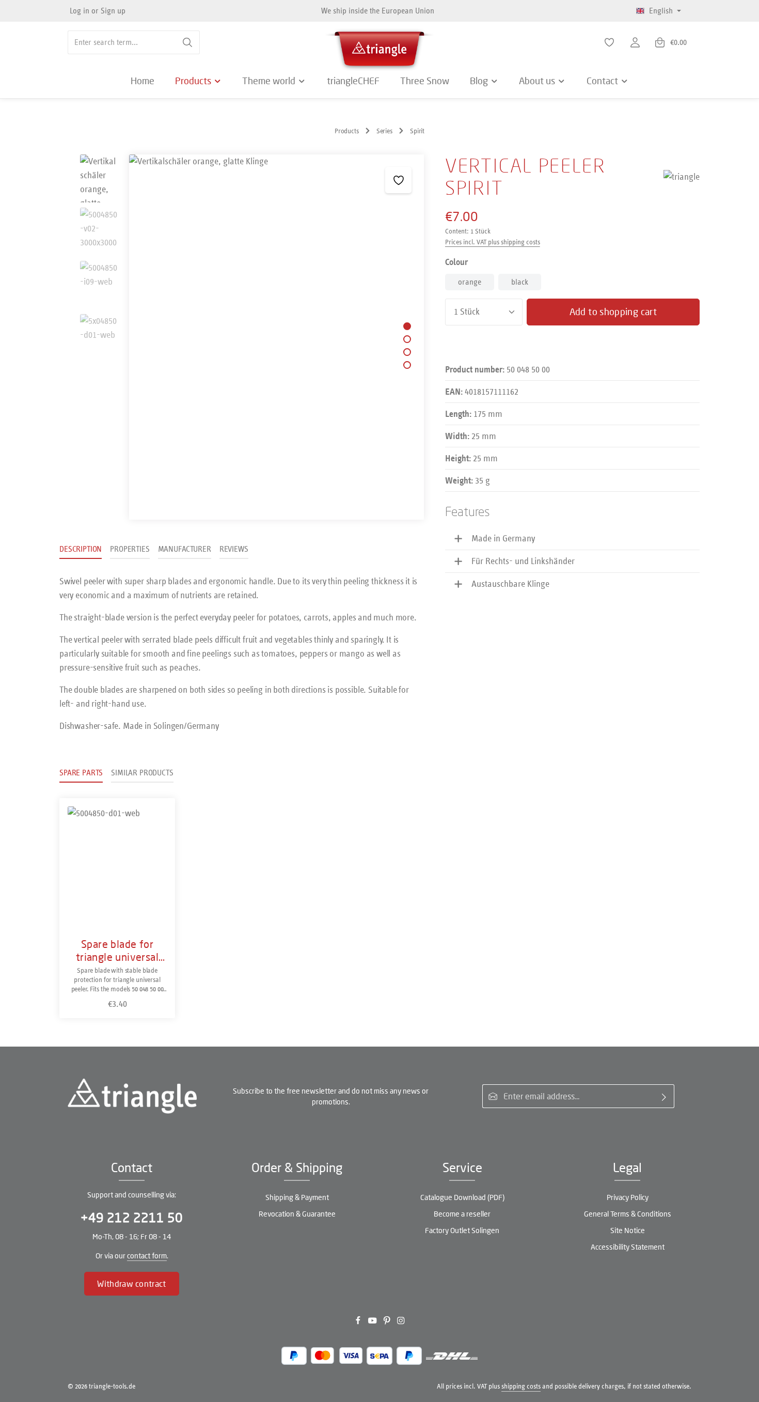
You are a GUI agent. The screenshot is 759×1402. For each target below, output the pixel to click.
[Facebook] (359, 1323)
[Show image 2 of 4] (407, 339)
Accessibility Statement (628, 1246)
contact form (147, 1255)
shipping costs (521, 1386)
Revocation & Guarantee (297, 1213)
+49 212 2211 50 (132, 1217)
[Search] (188, 42)
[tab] (80, 549)
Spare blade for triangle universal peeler (117, 950)
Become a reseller (462, 1213)
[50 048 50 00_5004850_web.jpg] (276, 337)
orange (469, 281)
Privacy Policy (628, 1197)
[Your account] (635, 42)
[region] (242, 337)
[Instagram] (401, 1323)
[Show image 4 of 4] (407, 365)
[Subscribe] (664, 1096)
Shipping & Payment (297, 1197)
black (519, 281)
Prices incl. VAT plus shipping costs (492, 242)
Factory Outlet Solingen (462, 1230)
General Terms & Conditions (627, 1213)
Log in (79, 10)
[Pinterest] (388, 1323)
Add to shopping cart (613, 311)
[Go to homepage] (379, 46)
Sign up (113, 10)
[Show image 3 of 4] (407, 352)
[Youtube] (373, 1323)
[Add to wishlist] (398, 180)
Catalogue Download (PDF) (462, 1197)
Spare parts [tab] (81, 772)
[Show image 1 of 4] (407, 326)
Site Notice (627, 1230)
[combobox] (122, 42)
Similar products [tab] (142, 772)
